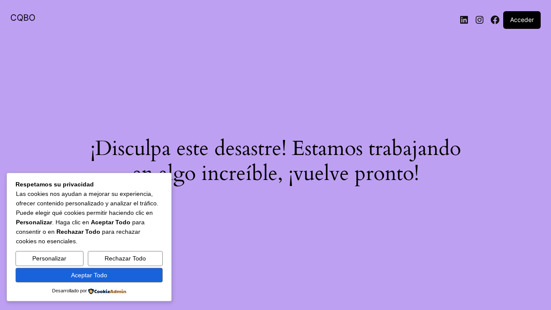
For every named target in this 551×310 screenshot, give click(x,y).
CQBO (22, 17)
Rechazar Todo (125, 258)
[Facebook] (495, 20)
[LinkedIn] (464, 20)
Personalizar (49, 258)
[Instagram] (479, 20)
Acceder (522, 19)
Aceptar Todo (89, 275)
